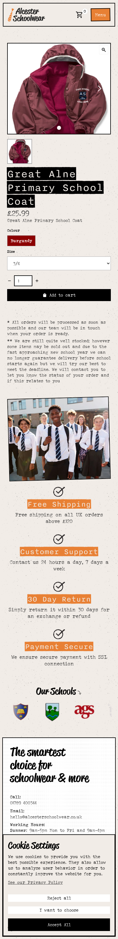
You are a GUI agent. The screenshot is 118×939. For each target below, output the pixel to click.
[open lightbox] (103, 49)
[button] (79, 14)
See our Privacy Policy (35, 882)
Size (11, 251)
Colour (13, 230)
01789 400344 (23, 799)
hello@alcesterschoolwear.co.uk (46, 813)
